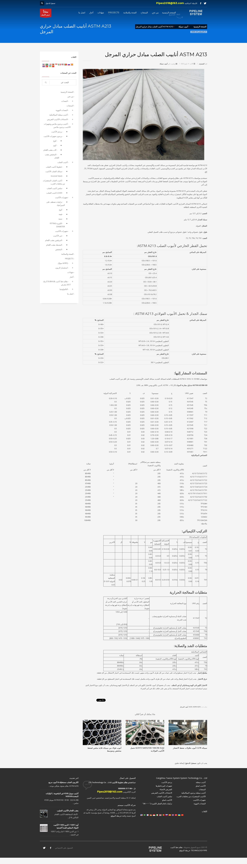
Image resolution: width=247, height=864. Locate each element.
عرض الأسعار (45, 13)
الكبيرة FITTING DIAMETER (57, 225)
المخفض (58, 249)
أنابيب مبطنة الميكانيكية (58, 114)
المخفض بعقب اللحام (52, 156)
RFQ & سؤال (63, 263)
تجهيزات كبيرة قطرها (164, 786)
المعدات (64, 101)
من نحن (70, 96)
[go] (45, 82)
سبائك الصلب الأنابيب (53, 171)
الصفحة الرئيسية (67, 92)
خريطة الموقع (116, 816)
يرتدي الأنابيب (56, 131)
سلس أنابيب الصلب (54, 188)
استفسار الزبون (61, 267)
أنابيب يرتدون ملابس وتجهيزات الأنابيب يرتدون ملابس (57, 125)
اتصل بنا (70, 293)
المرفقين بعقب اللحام (53, 240)
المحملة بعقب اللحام (54, 245)
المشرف (201, 64)
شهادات (70, 272)
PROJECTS (69, 258)
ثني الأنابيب (57, 235)
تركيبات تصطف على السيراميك (55, 203)
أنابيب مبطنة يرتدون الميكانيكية (193, 793)
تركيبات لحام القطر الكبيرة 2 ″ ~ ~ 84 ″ (157, 803)
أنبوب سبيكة (164, 64)
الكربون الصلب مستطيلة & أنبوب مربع (63, 782)
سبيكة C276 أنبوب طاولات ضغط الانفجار (190, 748)
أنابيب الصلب (62, 162)
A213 (190, 707)
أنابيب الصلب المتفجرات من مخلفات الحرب (54, 182)
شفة (60, 219)
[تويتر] (205, 3)
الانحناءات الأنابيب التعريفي (57, 119)
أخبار (71, 277)
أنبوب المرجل (184, 707)
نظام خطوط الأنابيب (120, 782)
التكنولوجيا (64, 289)
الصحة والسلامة (67, 254)
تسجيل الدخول (190, 763)
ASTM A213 (196, 707)
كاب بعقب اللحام (49, 150)
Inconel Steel (56, 176)
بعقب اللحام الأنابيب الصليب (67, 810)
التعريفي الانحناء (166, 789)
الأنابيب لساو (201, 786)
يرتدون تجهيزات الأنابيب (53, 136)
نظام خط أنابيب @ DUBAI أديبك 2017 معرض (57, 283)
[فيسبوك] (201, 3)
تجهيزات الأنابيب (61, 197)
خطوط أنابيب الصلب (54, 167)
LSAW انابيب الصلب (54, 193)
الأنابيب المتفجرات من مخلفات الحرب (191, 796)
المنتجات (70, 105)
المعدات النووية (62, 110)
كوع (54, 140)
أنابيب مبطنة (201, 782)
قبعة (60, 214)
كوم (54, 145)
